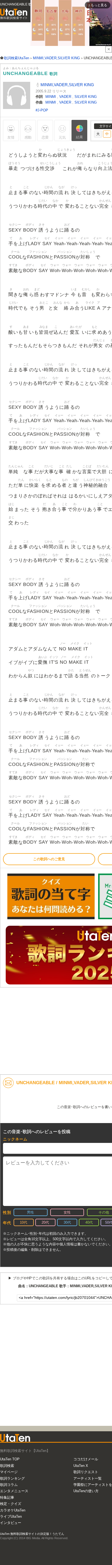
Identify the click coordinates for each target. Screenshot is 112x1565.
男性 (30, 1212)
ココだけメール (85, 1459)
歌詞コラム (9, 1485)
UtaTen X (80, 1466)
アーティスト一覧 (87, 1478)
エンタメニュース (14, 1491)
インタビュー (10, 1523)
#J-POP (42, 110)
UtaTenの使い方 (86, 1491)
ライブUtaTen (11, 1516)
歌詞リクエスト (85, 1472)
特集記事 (7, 1497)
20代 (45, 1222)
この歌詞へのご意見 (49, 859)
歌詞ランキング (12, 1478)
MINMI (51, 97)
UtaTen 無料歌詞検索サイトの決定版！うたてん (32, 1533)
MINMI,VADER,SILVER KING (66, 84)
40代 (89, 1222)
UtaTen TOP (10, 1459)
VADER (65, 97)
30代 (67, 1222)
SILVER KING (85, 97)
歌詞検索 (7, 1466)
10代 (23, 1222)
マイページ (9, 1472)
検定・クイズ (10, 1504)
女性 (67, 1212)
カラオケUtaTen (12, 1510)
